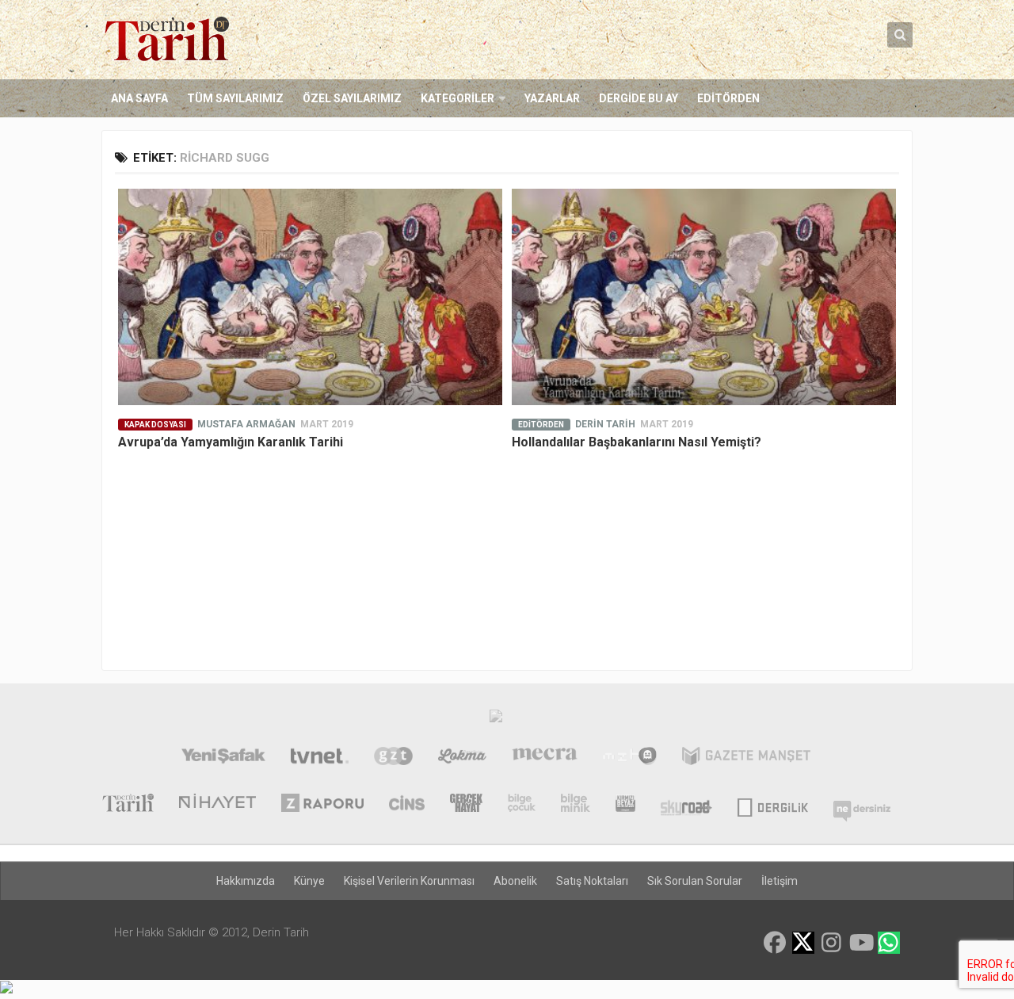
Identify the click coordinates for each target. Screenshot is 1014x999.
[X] (803, 943)
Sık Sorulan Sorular (694, 881)
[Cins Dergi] (407, 805)
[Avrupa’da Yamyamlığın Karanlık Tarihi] (310, 297)
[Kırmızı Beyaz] (625, 805)
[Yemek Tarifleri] (462, 758)
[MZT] (629, 758)
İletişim (779, 881)
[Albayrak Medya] (496, 720)
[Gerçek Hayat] (466, 805)
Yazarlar (552, 98)
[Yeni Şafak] (223, 758)
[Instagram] (832, 943)
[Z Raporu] (322, 805)
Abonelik (515, 881)
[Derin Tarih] (127, 805)
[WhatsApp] (889, 943)
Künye (309, 881)
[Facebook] (775, 943)
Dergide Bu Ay (638, 98)
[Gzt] (393, 758)
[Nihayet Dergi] (217, 805)
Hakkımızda (245, 881)
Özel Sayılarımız (352, 98)
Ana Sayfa (139, 98)
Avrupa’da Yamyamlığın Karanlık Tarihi (230, 442)
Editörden (728, 98)
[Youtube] (860, 943)
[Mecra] (545, 758)
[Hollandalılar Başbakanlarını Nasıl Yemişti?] (704, 297)
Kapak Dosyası (155, 424)
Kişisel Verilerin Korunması (409, 881)
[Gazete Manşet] (746, 758)
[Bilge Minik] (575, 805)
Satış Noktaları (592, 881)
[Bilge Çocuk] (522, 805)
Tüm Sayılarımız (235, 98)
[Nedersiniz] (861, 804)
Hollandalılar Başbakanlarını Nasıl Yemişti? (636, 442)
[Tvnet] (320, 758)
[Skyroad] (686, 804)
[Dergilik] (773, 804)
